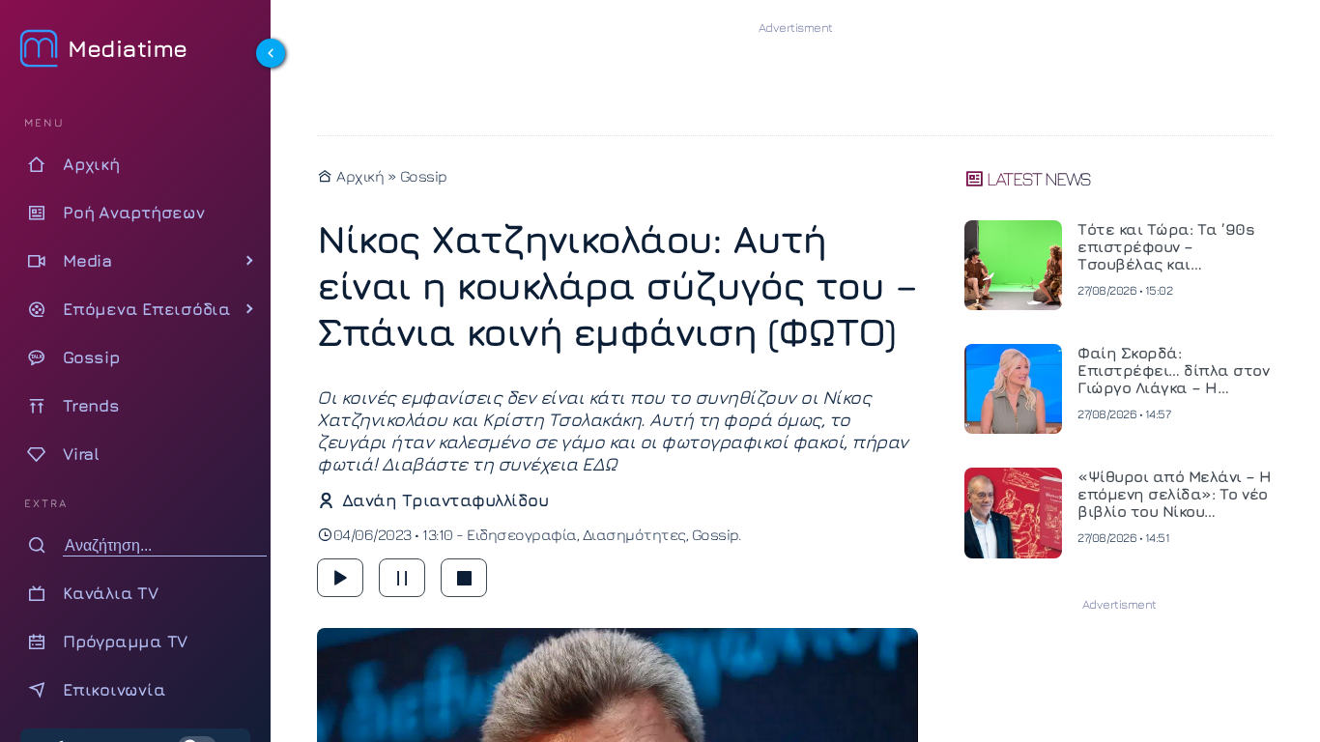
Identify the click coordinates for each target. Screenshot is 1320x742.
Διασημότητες (634, 534)
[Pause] (402, 577)
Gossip (423, 176)
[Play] (340, 577)
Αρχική (358, 176)
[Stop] (464, 577)
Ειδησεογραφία (522, 534)
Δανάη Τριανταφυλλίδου (445, 500)
